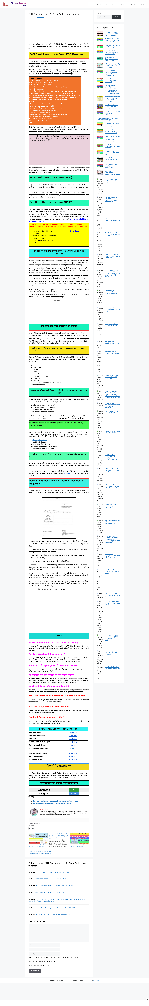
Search (99, 14)
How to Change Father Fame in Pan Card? (45, 116)
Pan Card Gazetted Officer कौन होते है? (43, 106)
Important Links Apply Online (41, 121)
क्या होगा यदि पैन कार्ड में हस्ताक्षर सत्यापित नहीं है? (43, 112)
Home (91, 4)
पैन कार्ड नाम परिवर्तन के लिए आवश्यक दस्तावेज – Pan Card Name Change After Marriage (55, 95)
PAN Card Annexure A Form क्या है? (41, 83)
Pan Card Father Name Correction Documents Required (49, 99)
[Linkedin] (32, 820)
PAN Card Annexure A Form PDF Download (44, 80)
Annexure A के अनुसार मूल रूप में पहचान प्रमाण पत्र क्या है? (47, 108)
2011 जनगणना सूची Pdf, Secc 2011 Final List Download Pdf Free (54, 885)
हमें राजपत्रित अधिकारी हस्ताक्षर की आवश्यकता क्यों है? (45, 110)
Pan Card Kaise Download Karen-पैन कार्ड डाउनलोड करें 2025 (52, 914)
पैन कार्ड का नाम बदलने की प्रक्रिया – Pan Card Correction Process (49, 87)
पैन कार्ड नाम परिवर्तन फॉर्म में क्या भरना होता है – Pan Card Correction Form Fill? (52, 93)
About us (113, 4)
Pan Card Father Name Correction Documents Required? (49, 114)
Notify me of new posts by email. (40, 966)
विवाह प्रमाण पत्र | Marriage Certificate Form (40, 851)
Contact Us (122, 4)
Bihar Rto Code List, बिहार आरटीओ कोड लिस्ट (40, 853)
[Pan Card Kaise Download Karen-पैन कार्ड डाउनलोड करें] (79, 838)
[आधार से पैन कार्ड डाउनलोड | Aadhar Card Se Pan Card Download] (38, 838)
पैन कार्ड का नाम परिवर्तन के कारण (39, 89)
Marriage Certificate (40, 440)
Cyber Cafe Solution (101, 4)
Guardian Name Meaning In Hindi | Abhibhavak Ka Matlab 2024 (55, 908)
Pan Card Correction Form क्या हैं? (41, 85)
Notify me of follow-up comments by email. (43, 961)
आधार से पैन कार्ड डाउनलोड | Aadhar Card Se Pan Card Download (53, 879)
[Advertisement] (59, 31)
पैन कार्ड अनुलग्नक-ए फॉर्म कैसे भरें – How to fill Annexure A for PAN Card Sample (54, 97)
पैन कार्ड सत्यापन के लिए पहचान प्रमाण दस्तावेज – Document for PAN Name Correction (54, 91)
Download (73, 748)
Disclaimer (141, 4)
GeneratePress (97, 980)
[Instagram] (34, 820)
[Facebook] (30, 820)
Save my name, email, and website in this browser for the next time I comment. (55, 957)
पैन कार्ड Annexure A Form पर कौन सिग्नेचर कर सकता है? (46, 104)
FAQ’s (33, 102)
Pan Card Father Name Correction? (43, 119)
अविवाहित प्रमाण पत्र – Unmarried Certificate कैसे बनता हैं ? (52, 803)
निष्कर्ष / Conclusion (37, 123)
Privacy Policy (131, 4)
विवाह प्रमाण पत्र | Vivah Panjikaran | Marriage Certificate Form (55, 801)
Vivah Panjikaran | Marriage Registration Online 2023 (51, 892)
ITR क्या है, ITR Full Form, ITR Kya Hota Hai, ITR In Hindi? (52, 872)
